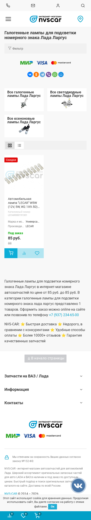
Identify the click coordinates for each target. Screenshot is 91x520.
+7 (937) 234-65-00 (64, 315)
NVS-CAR (10, 493)
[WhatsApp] (54, 74)
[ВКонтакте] (30, 74)
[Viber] (48, 74)
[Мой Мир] (61, 74)
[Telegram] (42, 74)
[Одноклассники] (36, 74)
